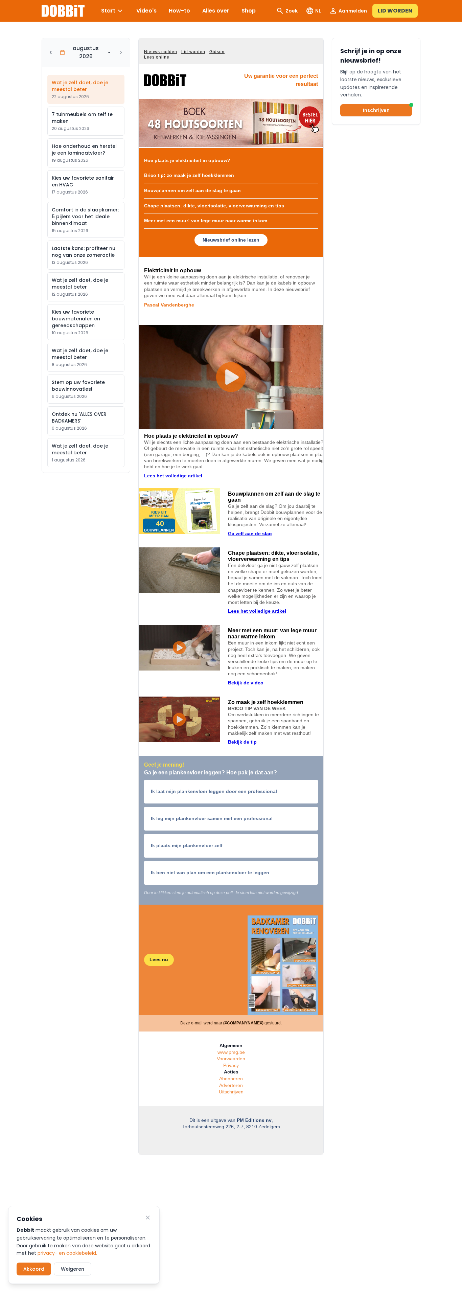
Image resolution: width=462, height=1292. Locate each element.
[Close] (147, 1217)
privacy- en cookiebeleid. (67, 1253)
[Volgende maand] (121, 52)
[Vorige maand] (50, 52)
